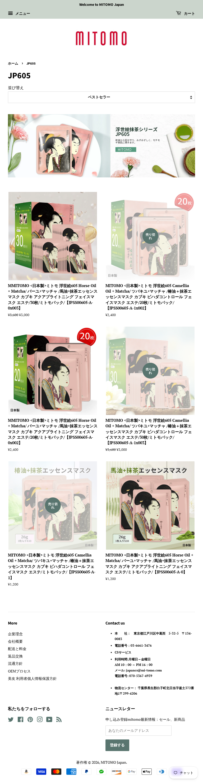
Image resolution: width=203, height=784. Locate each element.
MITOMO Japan (113, 762)
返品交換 (15, 656)
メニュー (22, 13)
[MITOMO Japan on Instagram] (40, 720)
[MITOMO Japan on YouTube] (49, 720)
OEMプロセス (19, 671)
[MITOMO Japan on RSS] (59, 720)
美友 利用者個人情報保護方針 (32, 678)
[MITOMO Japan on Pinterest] (30, 720)
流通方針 (15, 663)
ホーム (13, 63)
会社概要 (15, 641)
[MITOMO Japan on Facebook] (20, 720)
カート (189, 13)
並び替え (16, 87)
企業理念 (15, 633)
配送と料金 (17, 648)
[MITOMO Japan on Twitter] (11, 720)
